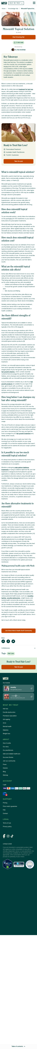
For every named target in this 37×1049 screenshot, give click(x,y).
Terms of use (7, 823)
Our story (6, 747)
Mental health (7, 726)
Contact (5, 813)
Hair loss (5, 709)
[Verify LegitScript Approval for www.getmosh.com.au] (7, 864)
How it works (7, 743)
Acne (4, 723)
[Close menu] (34, 3)
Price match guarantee (10, 806)
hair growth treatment (23, 433)
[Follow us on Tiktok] (12, 836)
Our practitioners (8, 750)
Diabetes (5, 730)
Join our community (9, 761)
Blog (4, 771)
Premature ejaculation (10, 716)
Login (4, 784)
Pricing (5, 803)
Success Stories (8, 757)
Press (4, 764)
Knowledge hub (13, 8)
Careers (5, 768)
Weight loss (6, 733)
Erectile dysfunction (9, 712)
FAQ (4, 810)
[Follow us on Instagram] (8, 836)
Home (3, 8)
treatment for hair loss (26, 89)
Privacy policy (7, 826)
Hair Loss (11, 653)
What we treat (15, 3)
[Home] (4, 3)
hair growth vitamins (8, 372)
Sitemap (5, 775)
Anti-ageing (6, 719)
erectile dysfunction (13, 598)
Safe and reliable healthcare (11, 754)
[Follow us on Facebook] (4, 836)
